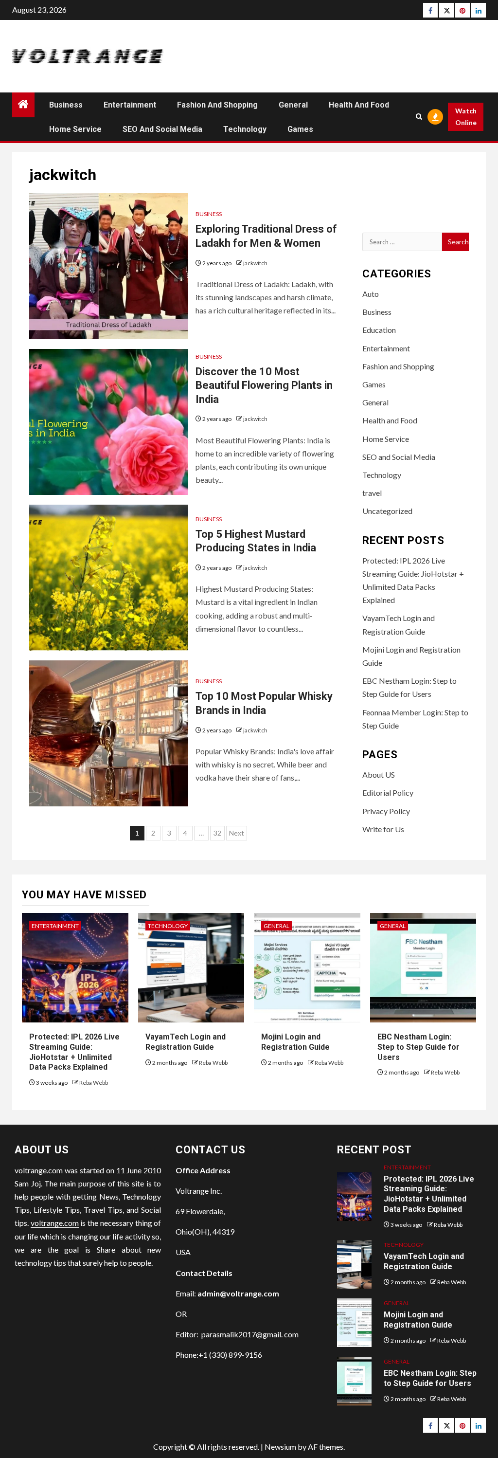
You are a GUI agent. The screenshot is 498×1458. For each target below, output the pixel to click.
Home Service (75, 129)
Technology (245, 129)
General (293, 104)
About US (378, 774)
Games (300, 129)
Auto (370, 293)
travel (372, 492)
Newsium (280, 1446)
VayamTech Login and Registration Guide (424, 1261)
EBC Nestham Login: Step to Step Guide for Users (418, 1047)
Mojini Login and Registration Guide (418, 1320)
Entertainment (130, 104)
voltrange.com (39, 1170)
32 (217, 833)
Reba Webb (93, 1082)
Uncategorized (387, 510)
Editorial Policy (387, 792)
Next (236, 833)
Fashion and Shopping (217, 104)
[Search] (419, 116)
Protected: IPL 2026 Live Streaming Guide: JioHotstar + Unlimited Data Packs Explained (429, 1194)
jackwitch (255, 263)
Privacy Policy (386, 811)
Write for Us (383, 829)
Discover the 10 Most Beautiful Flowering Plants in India (264, 385)
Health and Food (359, 104)
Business (66, 104)
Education (379, 329)
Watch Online (466, 117)
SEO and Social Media (162, 129)
